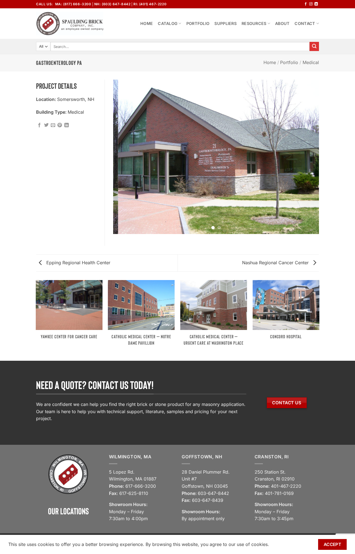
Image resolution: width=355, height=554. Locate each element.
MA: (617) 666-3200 (73, 4)
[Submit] (314, 46)
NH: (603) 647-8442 (112, 4)
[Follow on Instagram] (311, 4)
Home (146, 23)
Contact (305, 23)
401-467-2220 (286, 486)
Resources (254, 23)
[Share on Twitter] (46, 125)
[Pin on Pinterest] (59, 125)
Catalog (168, 23)
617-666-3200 (140, 486)
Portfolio (198, 23)
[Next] (308, 156)
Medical (311, 62)
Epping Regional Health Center (77, 262)
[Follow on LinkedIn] (316, 4)
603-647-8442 (213, 493)
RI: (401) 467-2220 (149, 4)
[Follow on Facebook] (305, 4)
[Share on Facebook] (39, 125)
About (282, 23)
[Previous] (124, 156)
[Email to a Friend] (53, 125)
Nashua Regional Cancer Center (276, 262)
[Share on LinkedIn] (66, 125)
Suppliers (225, 23)
